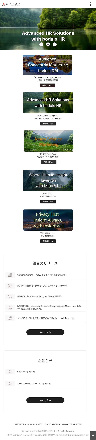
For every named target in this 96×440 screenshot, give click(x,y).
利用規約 (18, 424)
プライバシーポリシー (52, 424)
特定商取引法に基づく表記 (72, 424)
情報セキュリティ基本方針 (32, 424)
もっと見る (45, 332)
